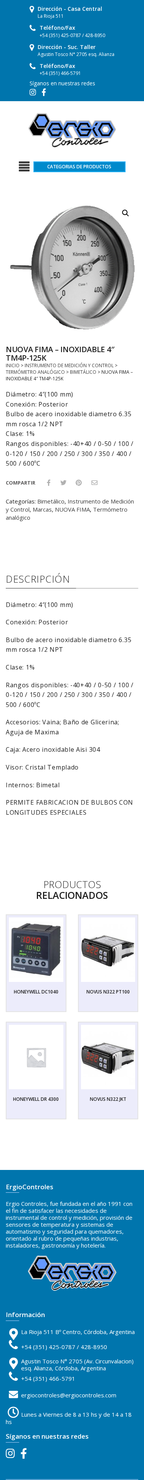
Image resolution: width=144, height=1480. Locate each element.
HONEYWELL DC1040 (36, 991)
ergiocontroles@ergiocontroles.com (68, 1395)
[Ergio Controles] (72, 130)
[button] (125, 213)
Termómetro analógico (35, 372)
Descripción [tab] (38, 578)
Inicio (13, 365)
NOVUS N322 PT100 (108, 991)
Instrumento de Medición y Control (69, 365)
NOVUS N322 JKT (108, 1099)
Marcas (42, 509)
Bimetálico (83, 372)
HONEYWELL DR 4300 (36, 1099)
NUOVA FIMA (72, 509)
